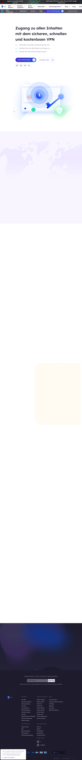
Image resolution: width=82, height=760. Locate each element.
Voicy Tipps (51, 708)
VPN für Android (40, 708)
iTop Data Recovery (26, 710)
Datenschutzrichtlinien (66, 758)
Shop (74, 6)
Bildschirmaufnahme (54, 710)
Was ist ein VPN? (53, 699)
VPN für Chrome (40, 710)
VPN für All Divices (41, 718)
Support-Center (25, 726)
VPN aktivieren (25, 733)
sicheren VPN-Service (31, 211)
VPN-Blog (51, 703)
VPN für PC (39, 703)
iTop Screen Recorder (26, 701)
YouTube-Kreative (41, 735)
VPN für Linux (40, 714)
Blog (40, 11)
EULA (74, 758)
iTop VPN (23, 699)
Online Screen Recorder (26, 718)
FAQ (22, 729)
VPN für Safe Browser (42, 716)
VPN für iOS (39, 706)
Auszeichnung (40, 733)
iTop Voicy (23, 706)
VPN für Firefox (40, 712)
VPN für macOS (40, 701)
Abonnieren (51, 680)
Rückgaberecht (56, 758)
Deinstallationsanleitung (27, 735)
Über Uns (39, 726)
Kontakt (39, 729)
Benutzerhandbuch (25, 731)
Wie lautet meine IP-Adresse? (56, 701)
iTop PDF (23, 714)
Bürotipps (51, 706)
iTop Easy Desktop (25, 703)
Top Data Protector (25, 712)
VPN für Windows (41, 699)
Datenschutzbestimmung (13, 754)
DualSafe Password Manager (28, 716)
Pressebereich (40, 731)
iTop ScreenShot (25, 708)
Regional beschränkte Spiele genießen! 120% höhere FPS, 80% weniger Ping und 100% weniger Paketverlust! (42, 2)
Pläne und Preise (25, 720)
